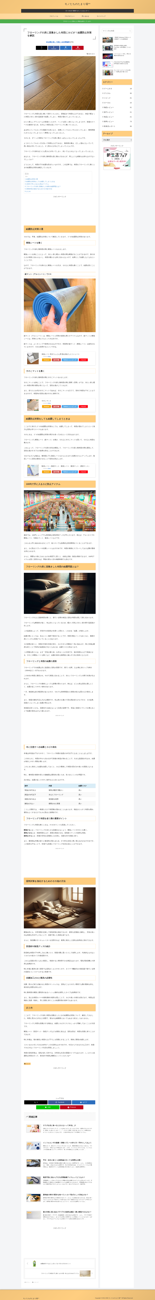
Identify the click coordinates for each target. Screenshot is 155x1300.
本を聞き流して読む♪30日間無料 (58, 42)
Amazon (46, 360)
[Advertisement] (60, 210)
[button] (130, 31)
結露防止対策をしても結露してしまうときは (40, 181)
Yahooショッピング (69, 360)
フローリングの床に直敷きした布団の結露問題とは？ (43, 186)
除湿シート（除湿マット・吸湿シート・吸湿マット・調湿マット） (66, 466)
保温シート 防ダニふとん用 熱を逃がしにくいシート (61, 354)
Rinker (49, 356)
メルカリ (83, 360)
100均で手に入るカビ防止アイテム (37, 184)
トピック (28, 1063)
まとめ (28, 191)
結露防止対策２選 (32, 179)
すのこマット (46, 401)
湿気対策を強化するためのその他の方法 (39, 189)
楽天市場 (56, 360)
